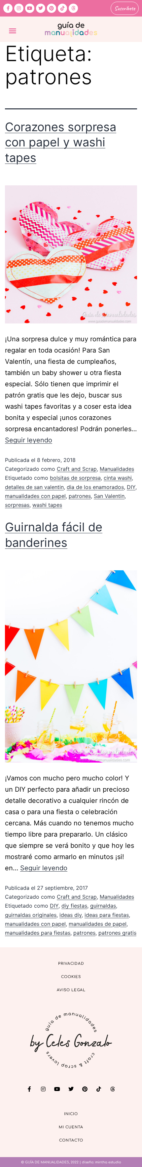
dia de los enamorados (95, 487)
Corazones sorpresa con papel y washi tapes (60, 142)
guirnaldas (103, 905)
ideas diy (70, 915)
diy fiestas (74, 905)
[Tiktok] (62, 8)
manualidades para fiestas (37, 932)
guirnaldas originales (30, 915)
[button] (12, 31)
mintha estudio (108, 1162)
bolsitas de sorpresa (75, 477)
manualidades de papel (97, 924)
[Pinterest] (51, 8)
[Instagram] (18, 8)
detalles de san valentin (34, 487)
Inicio (71, 1114)
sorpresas (17, 505)
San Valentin (109, 496)
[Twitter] (40, 8)
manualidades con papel (35, 496)
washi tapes (47, 505)
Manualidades (117, 469)
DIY (131, 487)
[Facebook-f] (8, 8)
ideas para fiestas (107, 915)
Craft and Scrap (77, 469)
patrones (80, 496)
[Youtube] (29, 8)
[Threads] (73, 8)
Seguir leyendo (28, 440)
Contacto (71, 1140)
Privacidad (71, 963)
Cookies (71, 977)
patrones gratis (117, 932)
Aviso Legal (71, 990)
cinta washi (118, 477)
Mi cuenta (71, 1127)
